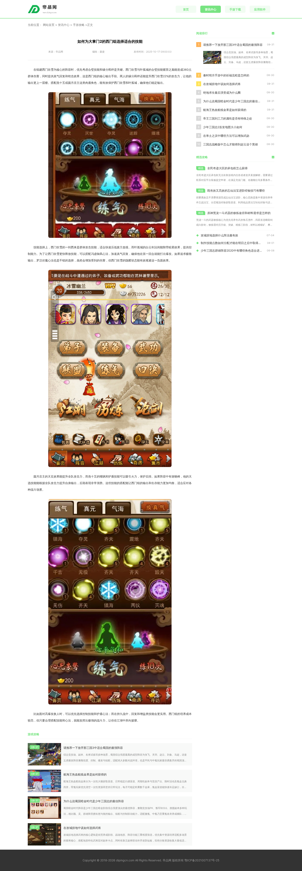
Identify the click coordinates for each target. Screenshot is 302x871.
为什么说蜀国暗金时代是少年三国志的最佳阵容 (93, 801)
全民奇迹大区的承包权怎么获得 (227, 168)
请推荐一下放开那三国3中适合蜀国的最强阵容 (93, 747)
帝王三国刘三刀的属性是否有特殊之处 (227, 118)
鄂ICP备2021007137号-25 (201, 860)
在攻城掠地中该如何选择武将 (82, 828)
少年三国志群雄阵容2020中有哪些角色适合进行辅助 (234, 250)
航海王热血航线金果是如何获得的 (85, 774)
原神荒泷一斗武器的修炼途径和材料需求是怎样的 (239, 213)
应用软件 (260, 9)
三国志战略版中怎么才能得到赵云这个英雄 (230, 144)
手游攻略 (78, 24)
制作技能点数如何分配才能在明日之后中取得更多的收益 (234, 243)
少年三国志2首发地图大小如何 (222, 127)
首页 (186, 9)
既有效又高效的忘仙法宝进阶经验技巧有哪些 (236, 190)
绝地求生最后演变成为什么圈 (222, 92)
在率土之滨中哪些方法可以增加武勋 (226, 135)
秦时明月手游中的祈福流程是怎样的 (226, 75)
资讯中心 (210, 9)
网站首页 (48, 24)
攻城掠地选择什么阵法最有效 (219, 235)
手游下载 (235, 9)
